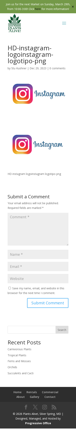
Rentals (32, 392)
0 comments (57, 68)
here (38, 9)
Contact (50, 397)
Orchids (12, 367)
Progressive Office (38, 423)
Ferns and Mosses (19, 361)
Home (17, 392)
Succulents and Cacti (21, 373)
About (20, 397)
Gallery (34, 397)
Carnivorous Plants (19, 349)
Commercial (50, 392)
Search (62, 330)
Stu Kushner (19, 68)
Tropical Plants (17, 355)
